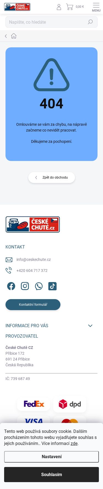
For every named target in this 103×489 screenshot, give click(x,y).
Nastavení (52, 456)
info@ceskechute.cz (33, 259)
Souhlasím (51, 474)
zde (74, 443)
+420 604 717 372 (32, 270)
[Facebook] (10, 285)
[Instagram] (24, 285)
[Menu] (96, 7)
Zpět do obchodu (55, 177)
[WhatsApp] (38, 285)
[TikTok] (51, 285)
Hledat (90, 22)
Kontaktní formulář (33, 305)
